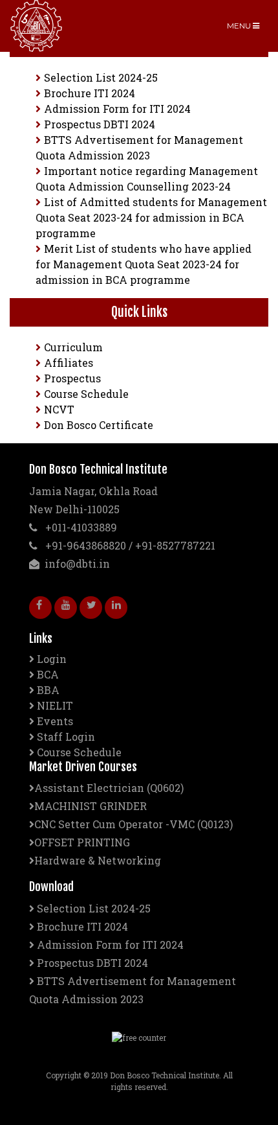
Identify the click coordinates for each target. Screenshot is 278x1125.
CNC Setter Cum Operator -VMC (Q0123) (133, 824)
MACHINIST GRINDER (90, 806)
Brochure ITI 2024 (89, 93)
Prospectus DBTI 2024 (99, 124)
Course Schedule (86, 393)
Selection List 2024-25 (101, 77)
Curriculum (73, 347)
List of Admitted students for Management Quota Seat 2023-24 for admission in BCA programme (151, 217)
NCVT (59, 409)
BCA (48, 674)
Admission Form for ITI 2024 (117, 108)
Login (52, 659)
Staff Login (66, 736)
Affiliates (68, 362)
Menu (240, 25)
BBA (48, 690)
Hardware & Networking (97, 860)
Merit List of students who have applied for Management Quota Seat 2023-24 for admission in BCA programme (143, 264)
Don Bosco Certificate (98, 425)
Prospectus (72, 378)
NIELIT (55, 705)
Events (55, 721)
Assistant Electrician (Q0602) (109, 787)
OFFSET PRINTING (82, 842)
